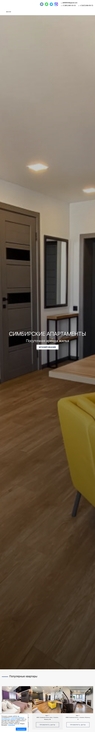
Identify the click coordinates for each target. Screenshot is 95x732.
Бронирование (47, 347)
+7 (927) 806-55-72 (86, 5)
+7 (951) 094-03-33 (69, 5)
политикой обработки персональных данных (12, 718)
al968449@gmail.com (69, 3)
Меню (8, 12)
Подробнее (11, 725)
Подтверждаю (21, 729)
